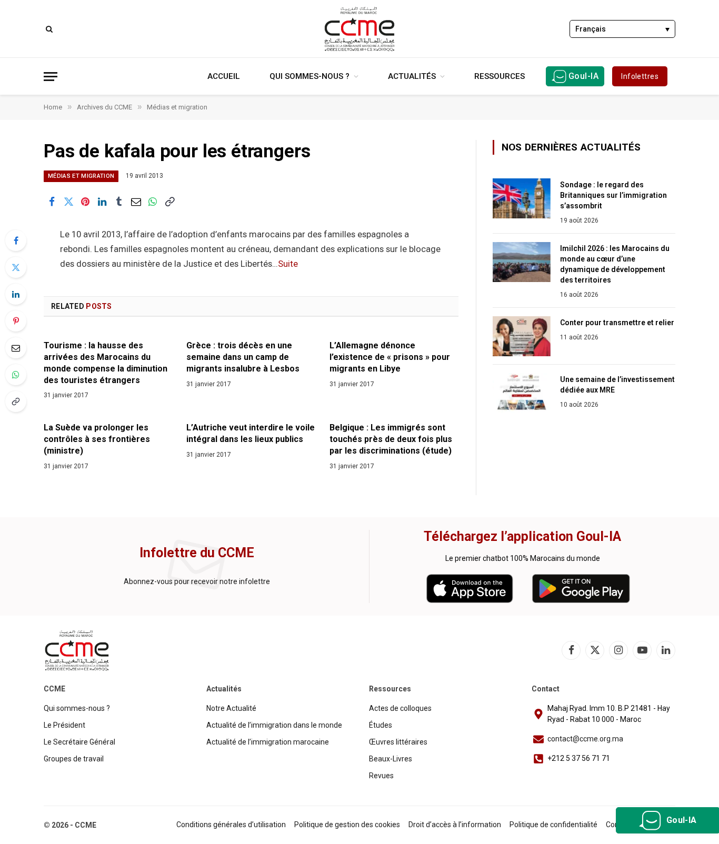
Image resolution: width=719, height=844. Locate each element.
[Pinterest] (15, 320)
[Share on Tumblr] (119, 202)
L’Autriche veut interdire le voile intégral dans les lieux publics (250, 433)
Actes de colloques (400, 708)
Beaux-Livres (390, 759)
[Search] (48, 29)
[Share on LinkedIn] (102, 202)
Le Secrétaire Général (79, 742)
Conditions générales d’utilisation (231, 824)
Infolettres (639, 76)
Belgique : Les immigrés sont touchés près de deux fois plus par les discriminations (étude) (390, 439)
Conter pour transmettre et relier (617, 322)
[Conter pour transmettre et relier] (522, 336)
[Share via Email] (136, 202)
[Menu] (50, 76)
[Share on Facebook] (51, 202)
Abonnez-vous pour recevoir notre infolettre (197, 581)
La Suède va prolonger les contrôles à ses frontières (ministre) (97, 439)
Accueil (223, 76)
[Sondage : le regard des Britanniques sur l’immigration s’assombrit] (522, 198)
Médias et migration (81, 176)
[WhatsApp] (15, 374)
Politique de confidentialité (553, 824)
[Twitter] (15, 267)
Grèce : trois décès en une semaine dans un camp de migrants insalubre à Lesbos (242, 357)
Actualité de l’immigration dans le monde (274, 725)
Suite (288, 264)
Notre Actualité (231, 708)
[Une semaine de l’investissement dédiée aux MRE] (522, 393)
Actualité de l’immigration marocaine (267, 742)
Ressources (499, 76)
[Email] (15, 347)
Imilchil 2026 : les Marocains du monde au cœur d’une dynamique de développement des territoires (615, 264)
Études (380, 725)
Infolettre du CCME (196, 552)
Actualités (412, 76)
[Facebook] (15, 240)
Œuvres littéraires (398, 742)
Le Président (64, 725)
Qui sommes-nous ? (309, 76)
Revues (381, 775)
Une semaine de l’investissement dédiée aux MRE (617, 384)
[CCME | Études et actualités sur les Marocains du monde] (359, 29)
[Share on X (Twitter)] (68, 202)
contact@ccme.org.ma (585, 739)
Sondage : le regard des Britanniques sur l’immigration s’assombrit (613, 195)
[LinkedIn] (15, 294)
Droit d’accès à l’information (454, 824)
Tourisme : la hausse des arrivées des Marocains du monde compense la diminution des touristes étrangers (105, 362)
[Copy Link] (169, 202)
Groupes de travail (74, 759)
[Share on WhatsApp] (153, 202)
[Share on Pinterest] (85, 202)
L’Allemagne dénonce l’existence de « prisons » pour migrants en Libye (389, 357)
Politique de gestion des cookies (347, 824)
